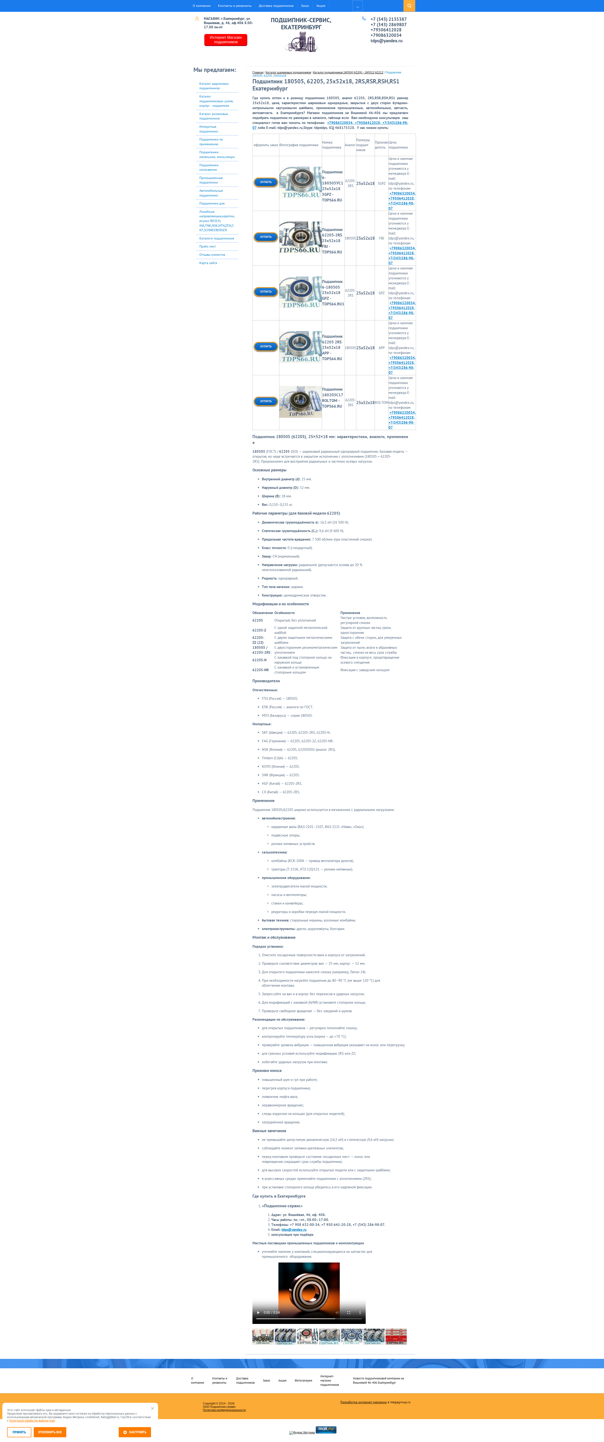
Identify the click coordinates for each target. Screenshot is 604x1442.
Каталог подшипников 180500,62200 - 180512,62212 (348, 72)
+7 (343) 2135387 (389, 19)
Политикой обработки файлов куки (32, 1420)
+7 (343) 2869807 (389, 24)
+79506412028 (386, 30)
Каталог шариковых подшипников (288, 72)
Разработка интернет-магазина (363, 1402)
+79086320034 (386, 35)
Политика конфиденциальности (224, 1410)
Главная (258, 72)
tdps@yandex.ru (387, 40)
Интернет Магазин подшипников (226, 39)
